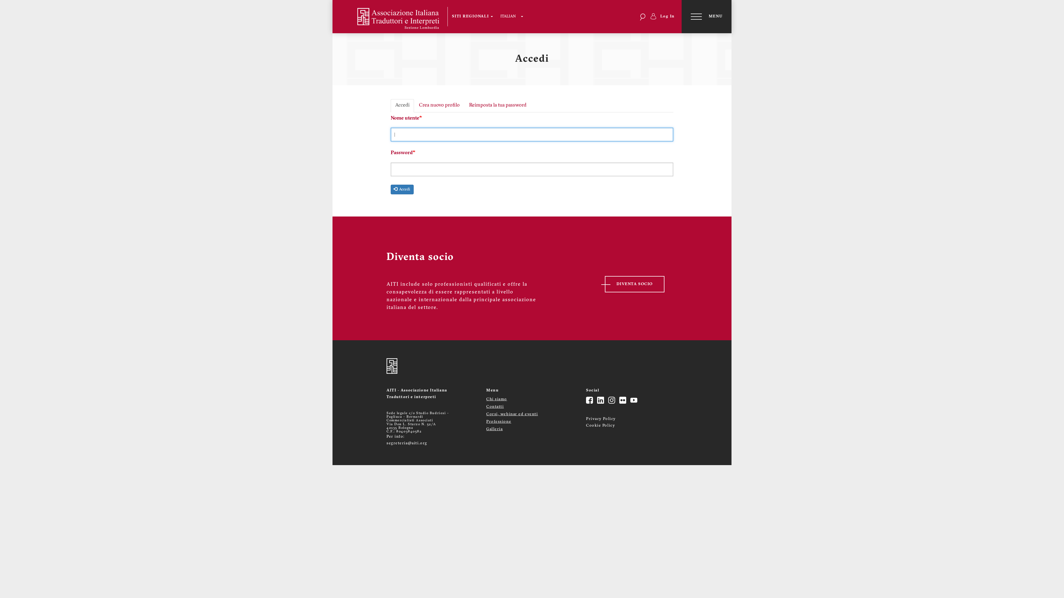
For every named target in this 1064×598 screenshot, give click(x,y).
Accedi (402, 105)
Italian (508, 16)
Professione (498, 422)
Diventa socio (635, 284)
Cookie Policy (600, 426)
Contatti (495, 407)
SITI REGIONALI (471, 16)
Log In (667, 16)
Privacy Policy (601, 419)
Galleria (494, 429)
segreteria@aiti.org (407, 443)
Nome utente (405, 118)
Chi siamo (496, 399)
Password (402, 153)
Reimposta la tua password (497, 105)
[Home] (393, 16)
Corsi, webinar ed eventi (512, 414)
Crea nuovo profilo (439, 105)
